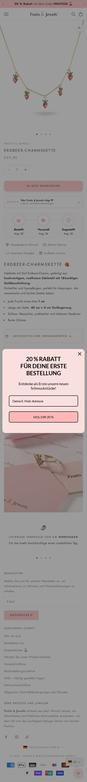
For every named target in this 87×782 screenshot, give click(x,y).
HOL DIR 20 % (43, 417)
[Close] (80, 354)
